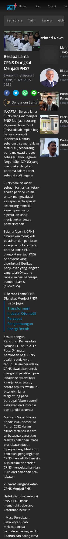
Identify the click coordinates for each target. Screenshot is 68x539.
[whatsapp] (25, 93)
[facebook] (7, 93)
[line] (34, 93)
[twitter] (16, 93)
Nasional (47, 20)
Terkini (32, 20)
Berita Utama (14, 20)
